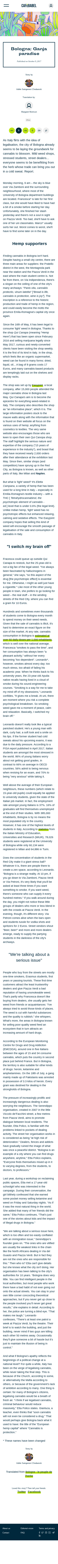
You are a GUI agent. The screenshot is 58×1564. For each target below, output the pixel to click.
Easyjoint (37, 385)
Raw (28, 120)
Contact (6, 1533)
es (25, 130)
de (39, 130)
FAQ (23, 1533)
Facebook (34, 1491)
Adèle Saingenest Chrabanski (29, 89)
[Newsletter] (53, 1533)
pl (46, 130)
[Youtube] (49, 1533)
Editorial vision (27, 1528)
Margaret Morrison (29, 112)
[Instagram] (46, 1533)
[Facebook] (39, 1533)
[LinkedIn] (40, 1535)
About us (6, 1528)
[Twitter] (42, 1533)
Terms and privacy (47, 1528)
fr (18, 130)
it (32, 130)
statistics (43, 829)
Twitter (21, 1491)
